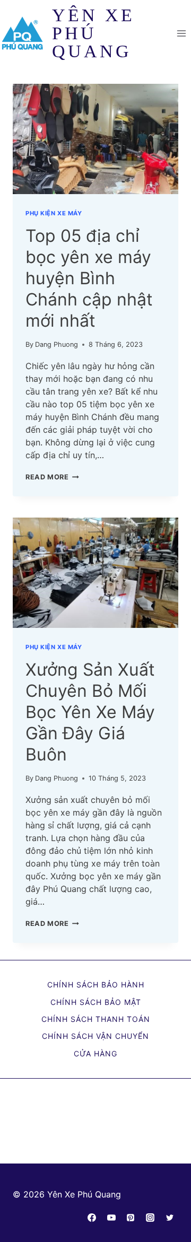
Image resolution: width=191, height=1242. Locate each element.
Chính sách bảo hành (95, 984)
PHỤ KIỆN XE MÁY (53, 213)
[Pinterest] (130, 1217)
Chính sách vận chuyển (95, 1035)
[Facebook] (91, 1217)
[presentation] (95, 139)
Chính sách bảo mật (95, 1002)
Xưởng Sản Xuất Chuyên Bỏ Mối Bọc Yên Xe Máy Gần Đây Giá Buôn (90, 712)
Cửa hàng (95, 1053)
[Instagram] (150, 1217)
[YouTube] (111, 1217)
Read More (52, 477)
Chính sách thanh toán (95, 1019)
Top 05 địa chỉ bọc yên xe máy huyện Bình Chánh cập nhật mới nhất (89, 278)
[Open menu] (181, 33)
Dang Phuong (56, 344)
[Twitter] (169, 1217)
